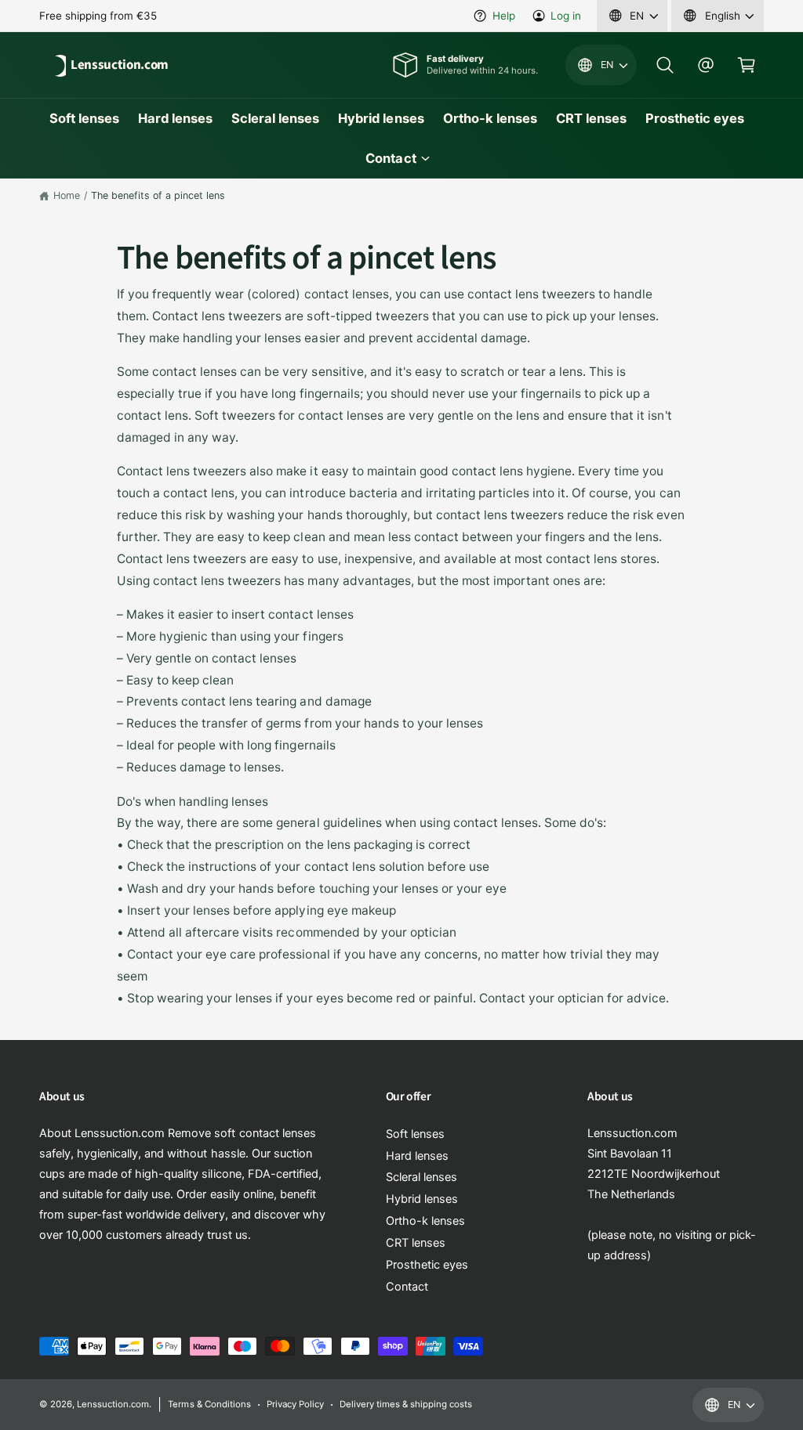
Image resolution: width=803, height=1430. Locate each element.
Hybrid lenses (422, 1199)
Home (66, 195)
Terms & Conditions (209, 1404)
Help (503, 15)
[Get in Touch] (705, 65)
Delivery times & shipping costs (406, 1404)
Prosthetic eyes (427, 1265)
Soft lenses (415, 1134)
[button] (665, 65)
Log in (565, 15)
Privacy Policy (295, 1404)
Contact (407, 1287)
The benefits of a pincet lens (158, 195)
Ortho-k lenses (425, 1221)
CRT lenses (415, 1243)
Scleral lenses (421, 1177)
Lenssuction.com (113, 1404)
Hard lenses (417, 1156)
